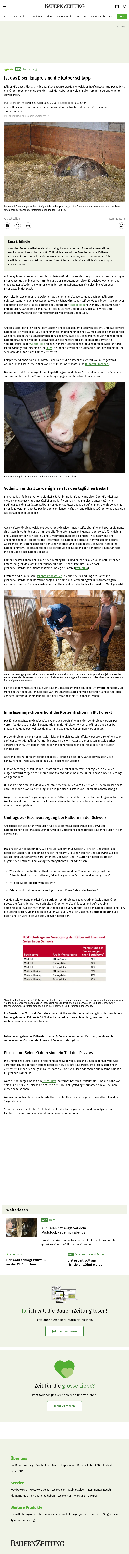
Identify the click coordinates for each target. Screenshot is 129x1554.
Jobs (13, 1471)
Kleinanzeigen (76, 1489)
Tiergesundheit (13, 111)
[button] (4, 6)
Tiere (49, 16)
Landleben (37, 16)
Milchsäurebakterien (49, 576)
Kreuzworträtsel (39, 1489)
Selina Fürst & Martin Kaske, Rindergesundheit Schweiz (42, 107)
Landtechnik (98, 16)
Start (6, 16)
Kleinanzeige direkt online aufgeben (33, 1495)
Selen (49, 348)
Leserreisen (58, 1489)
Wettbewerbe (19, 1489)
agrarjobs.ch (80, 1514)
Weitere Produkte (26, 1507)
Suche (126, 6)
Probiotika (81, 568)
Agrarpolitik (20, 16)
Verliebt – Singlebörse (104, 1514)
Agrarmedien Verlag (23, 1520)
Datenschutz (84, 1465)
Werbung (79, 1495)
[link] (82, 1230)
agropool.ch (33, 1514)
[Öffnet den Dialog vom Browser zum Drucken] (28, 225)
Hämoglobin (77, 304)
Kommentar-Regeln (100, 1489)
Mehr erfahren (64, 1406)
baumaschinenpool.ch (57, 1514)
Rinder (103, 107)
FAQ (20, 1471)
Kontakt (107, 1465)
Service (17, 1483)
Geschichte (42, 1465)
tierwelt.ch (17, 1514)
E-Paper (118, 6)
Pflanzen (82, 16)
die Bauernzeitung (22, 1465)
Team (55, 1465)
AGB (97, 1465)
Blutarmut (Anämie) (97, 364)
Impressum (68, 1465)
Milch (94, 107)
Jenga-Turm (49, 1081)
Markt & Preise (64, 16)
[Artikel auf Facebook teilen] (7, 225)
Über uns (19, 1458)
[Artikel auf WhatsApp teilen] (17, 225)
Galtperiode (37, 343)
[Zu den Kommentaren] (122, 225)
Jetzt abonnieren (64, 1331)
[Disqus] (64, 1160)
